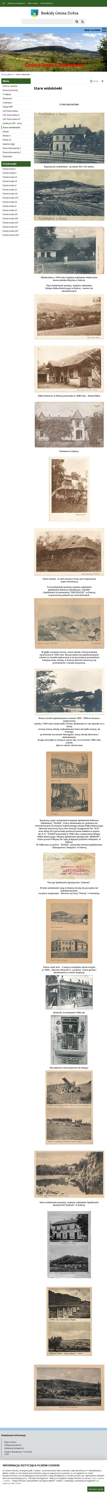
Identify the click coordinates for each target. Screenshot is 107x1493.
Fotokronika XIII (10, 218)
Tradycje (7, 94)
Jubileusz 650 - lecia (12, 123)
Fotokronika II (9, 172)
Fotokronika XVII (11, 235)
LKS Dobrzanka (10, 110)
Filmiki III (7, 139)
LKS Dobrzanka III (11, 119)
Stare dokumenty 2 (12, 152)
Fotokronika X (9, 206)
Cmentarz (7, 102)
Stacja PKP (8, 106)
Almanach (7, 98)
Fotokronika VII (10, 193)
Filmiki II (7, 135)
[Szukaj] (77, 21)
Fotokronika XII (10, 214)
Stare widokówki (11, 127)
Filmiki (6, 131)
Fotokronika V (9, 185)
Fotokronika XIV (10, 222)
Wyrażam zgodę (96, 1489)
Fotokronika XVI (10, 231)
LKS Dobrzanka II (11, 115)
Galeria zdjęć (9, 144)
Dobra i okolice (10, 86)
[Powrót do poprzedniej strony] (102, 81)
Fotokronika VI (10, 189)
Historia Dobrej (10, 90)
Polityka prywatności (13, 1445)
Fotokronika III (10, 177)
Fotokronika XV (10, 226)
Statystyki (7, 156)
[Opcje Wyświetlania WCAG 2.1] (83, 21)
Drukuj (95, 81)
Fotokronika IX (10, 202)
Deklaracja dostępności (16, 3)
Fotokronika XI (10, 210)
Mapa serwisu (33, 3)
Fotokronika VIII (10, 197)
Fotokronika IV (10, 181)
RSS (4, 3)
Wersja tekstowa (47, 3)
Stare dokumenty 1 (12, 148)
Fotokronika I (9, 168)
